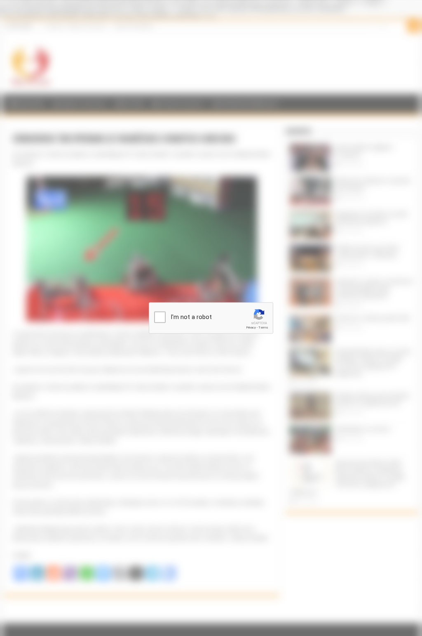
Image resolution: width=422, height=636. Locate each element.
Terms (263, 327)
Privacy (251, 327)
